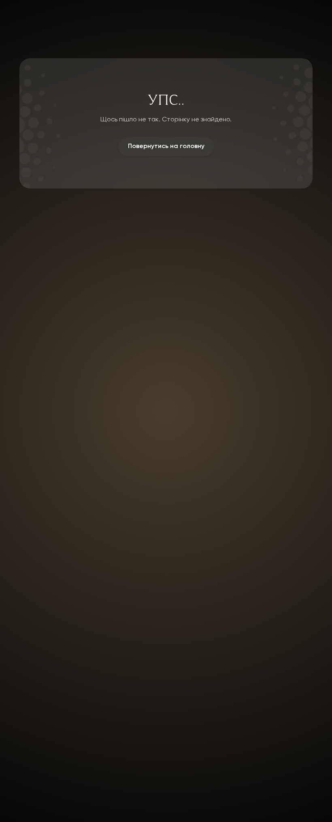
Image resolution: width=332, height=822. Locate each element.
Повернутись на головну (166, 146)
